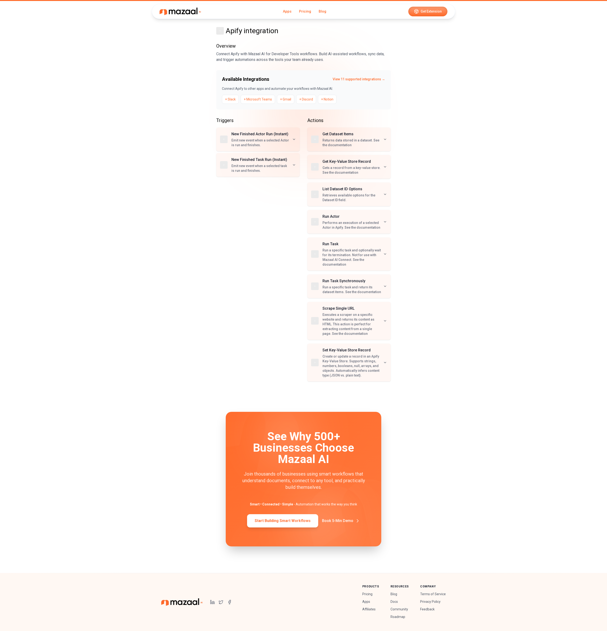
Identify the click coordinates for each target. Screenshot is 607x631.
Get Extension (431, 11)
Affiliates (369, 609)
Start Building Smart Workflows (283, 520)
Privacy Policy (430, 602)
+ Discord (306, 99)
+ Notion (327, 99)
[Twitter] (221, 602)
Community (399, 609)
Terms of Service (433, 594)
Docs (394, 602)
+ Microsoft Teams (258, 99)
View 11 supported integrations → (359, 79)
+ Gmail (285, 99)
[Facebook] (229, 602)
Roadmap (398, 617)
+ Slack (230, 99)
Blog (322, 11)
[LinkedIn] (212, 602)
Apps (287, 11)
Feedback (427, 609)
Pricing (305, 11)
